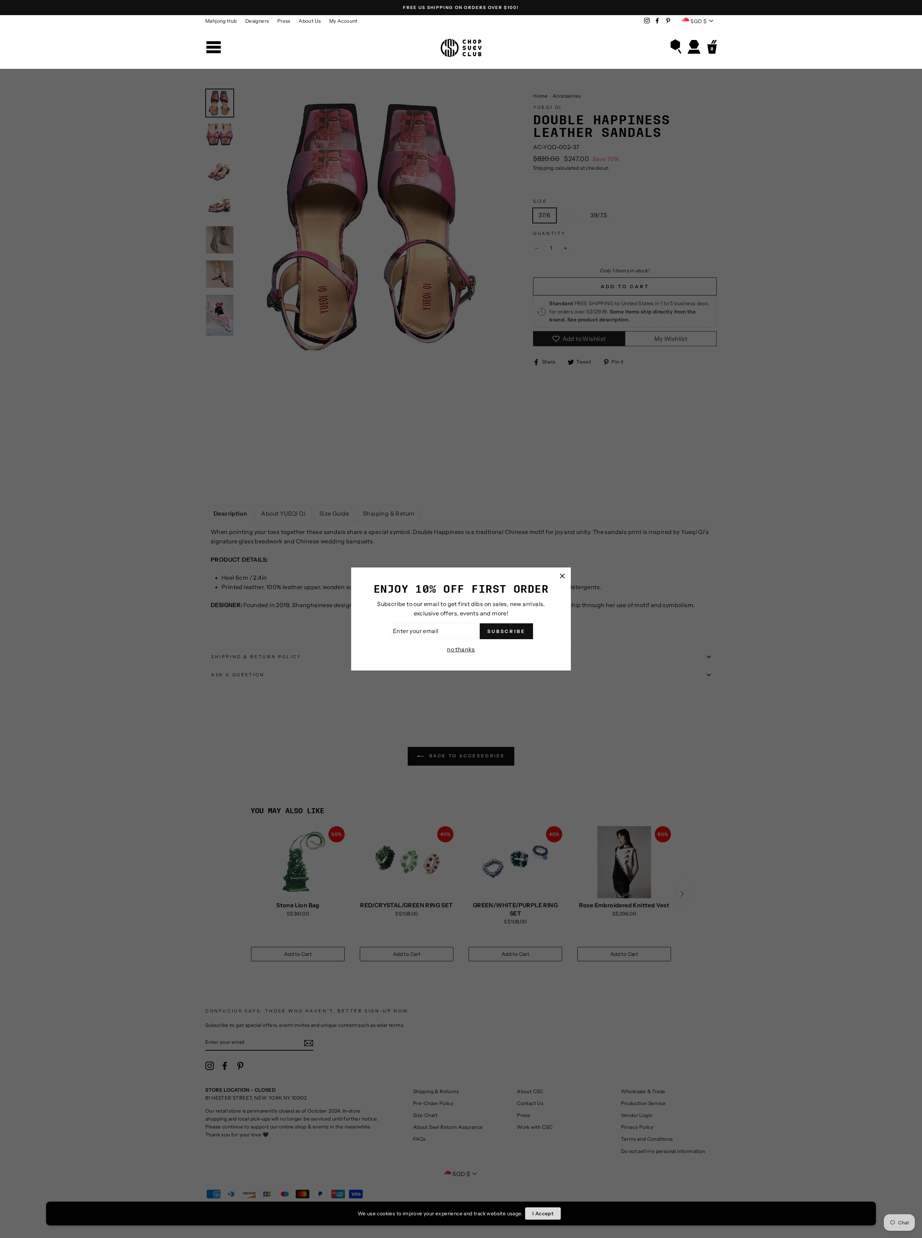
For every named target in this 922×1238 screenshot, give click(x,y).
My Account (343, 21)
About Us (310, 21)
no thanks (461, 649)
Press (283, 21)
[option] (461, 8)
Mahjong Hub (221, 21)
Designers (257, 21)
